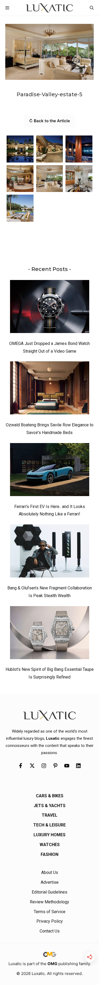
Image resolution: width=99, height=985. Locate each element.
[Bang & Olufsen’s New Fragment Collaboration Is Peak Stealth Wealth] (49, 552)
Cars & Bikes (49, 795)
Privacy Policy (49, 921)
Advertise (50, 882)
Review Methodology (49, 901)
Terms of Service (49, 911)
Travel (49, 815)
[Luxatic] (49, 8)
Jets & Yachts (49, 805)
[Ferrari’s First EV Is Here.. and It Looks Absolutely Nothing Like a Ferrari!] (49, 471)
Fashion (49, 854)
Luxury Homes (49, 834)
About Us (49, 872)
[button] (91, 8)
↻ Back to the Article (49, 120)
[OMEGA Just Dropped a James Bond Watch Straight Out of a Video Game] (49, 308)
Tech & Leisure (49, 825)
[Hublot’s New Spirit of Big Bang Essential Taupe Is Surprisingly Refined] (49, 634)
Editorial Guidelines (49, 892)
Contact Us (50, 931)
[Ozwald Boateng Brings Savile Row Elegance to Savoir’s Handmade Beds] (49, 389)
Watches (50, 844)
